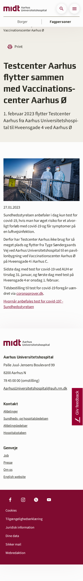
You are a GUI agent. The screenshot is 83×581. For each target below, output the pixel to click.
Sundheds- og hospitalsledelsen (25, 418)
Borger (22, 22)
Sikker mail (13, 544)
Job (6, 455)
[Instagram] (23, 499)
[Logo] (25, 9)
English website (14, 476)
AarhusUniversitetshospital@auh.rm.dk (35, 388)
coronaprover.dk (29, 293)
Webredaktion (15, 553)
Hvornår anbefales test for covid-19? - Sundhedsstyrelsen (33, 304)
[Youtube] (48, 499)
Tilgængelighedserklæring (24, 519)
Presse (7, 462)
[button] (61, 9)
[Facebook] (10, 499)
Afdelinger (10, 411)
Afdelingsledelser (15, 425)
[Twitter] (36, 499)
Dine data (12, 536)
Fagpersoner (60, 22)
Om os (7, 469)
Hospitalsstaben (14, 432)
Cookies (11, 510)
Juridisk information (20, 527)
